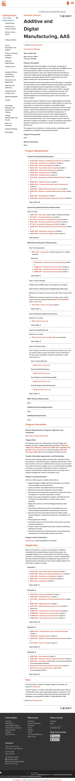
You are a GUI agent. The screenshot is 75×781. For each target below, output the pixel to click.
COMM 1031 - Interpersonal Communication (48, 267)
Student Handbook (11, 97)
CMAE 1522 (38, 448)
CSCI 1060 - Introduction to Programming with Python (47, 177)
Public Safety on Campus (13, 728)
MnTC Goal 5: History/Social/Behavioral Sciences (46, 666)
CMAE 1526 (46, 448)
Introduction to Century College (10, 27)
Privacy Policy (23, 776)
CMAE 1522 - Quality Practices (40, 175)
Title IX (30, 732)
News (52, 723)
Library (30, 728)
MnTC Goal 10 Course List (42, 390)
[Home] (4, 4)
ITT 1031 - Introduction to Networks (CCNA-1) (44, 224)
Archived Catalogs (11, 129)
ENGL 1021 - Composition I (40, 252)
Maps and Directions (8, 124)
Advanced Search (8, 20)
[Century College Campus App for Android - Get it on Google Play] (55, 737)
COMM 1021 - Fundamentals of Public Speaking (49, 262)
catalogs (17, 780)
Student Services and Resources (10, 92)
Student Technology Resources (34, 724)
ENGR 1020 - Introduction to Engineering (43, 170)
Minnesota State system (43, 774)
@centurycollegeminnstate (15, 761)
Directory (8, 721)
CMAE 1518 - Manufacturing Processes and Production (48, 227)
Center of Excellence (38, 450)
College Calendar (11, 40)
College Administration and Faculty (11, 117)
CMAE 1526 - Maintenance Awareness (43, 231)
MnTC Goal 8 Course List (42, 373)
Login (68, 5)
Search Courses (10, 730)
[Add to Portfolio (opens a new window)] (63, 16)
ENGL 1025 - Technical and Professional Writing (45, 222)
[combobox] (56, 12)
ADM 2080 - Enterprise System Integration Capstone (47, 198)
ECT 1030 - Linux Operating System (41, 217)
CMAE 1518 (29, 448)
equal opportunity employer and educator (63, 774)
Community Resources (35, 734)
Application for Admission (10, 86)
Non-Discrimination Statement (34, 776)
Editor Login (31, 736)
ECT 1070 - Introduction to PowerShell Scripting (45, 219)
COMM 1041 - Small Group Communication (48, 269)
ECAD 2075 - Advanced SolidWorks (42, 165)
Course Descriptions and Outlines (10, 47)
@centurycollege (12, 759)
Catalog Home (10, 23)
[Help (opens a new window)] (71, 16)
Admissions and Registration (10, 81)
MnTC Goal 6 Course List (40, 337)
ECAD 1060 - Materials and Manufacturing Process (47, 161)
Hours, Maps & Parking (12, 725)
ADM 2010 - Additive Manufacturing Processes (45, 189)
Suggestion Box (55, 728)
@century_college (13, 757)
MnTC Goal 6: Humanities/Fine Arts (41, 668)
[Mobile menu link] (72, 4)
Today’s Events (10, 734)
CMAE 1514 (64, 445)
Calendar (53, 721)
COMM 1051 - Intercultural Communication (48, 272)
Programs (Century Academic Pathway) (11, 55)
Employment (9, 723)
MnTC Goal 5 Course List (40, 321)
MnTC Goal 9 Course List (42, 381)
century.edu (36, 687)
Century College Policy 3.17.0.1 (38, 436)
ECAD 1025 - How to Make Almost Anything (44, 168)
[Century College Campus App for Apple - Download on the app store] (55, 741)
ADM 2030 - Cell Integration (39, 196)
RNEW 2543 (66, 448)
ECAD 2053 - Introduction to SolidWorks (43, 163)
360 (29, 450)
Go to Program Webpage (32, 49)
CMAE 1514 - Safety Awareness (40, 173)
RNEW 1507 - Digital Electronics (40, 182)
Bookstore (31, 721)
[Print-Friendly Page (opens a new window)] (68, 16)
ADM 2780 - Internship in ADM (40, 215)
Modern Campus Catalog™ (53, 780)
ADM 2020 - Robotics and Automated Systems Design (48, 191)
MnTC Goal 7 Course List (42, 365)
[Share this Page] (66, 16)
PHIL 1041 (38, 302)
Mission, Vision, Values (10, 33)
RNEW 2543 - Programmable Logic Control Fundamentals (49, 184)
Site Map (8, 732)
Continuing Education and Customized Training (9, 109)
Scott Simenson (31, 541)
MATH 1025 (57, 299)
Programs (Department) (9, 62)
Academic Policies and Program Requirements (11, 74)
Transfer (8, 100)
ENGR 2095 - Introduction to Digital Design (44, 234)
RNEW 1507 (55, 448)
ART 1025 (52, 337)
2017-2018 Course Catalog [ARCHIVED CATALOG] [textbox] (52, 12)
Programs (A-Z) (10, 67)
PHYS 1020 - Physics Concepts (42, 305)
